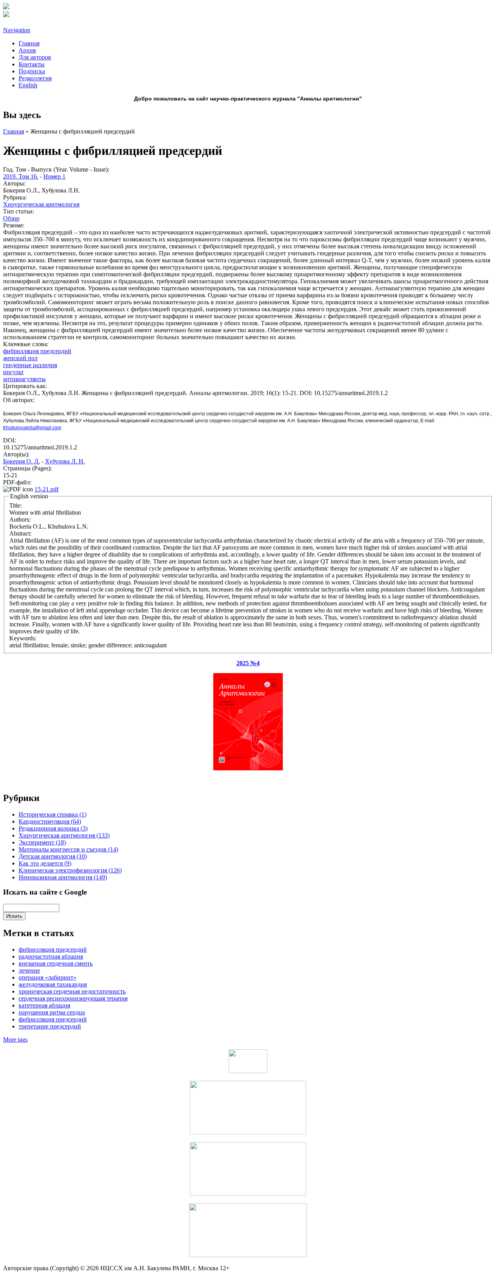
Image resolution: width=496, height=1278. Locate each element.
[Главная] (6, 7)
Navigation (16, 30)
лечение (29, 970)
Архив (27, 50)
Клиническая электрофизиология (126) (70, 870)
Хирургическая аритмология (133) (64, 835)
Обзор (11, 218)
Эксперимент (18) (42, 842)
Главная (29, 43)
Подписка (32, 71)
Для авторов (35, 57)
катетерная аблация (44, 1005)
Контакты (32, 64)
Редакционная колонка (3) (53, 828)
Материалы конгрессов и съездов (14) (68, 849)
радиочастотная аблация (51, 956)
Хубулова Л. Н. (65, 461)
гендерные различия (30, 365)
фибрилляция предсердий (53, 1019)
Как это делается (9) (45, 863)
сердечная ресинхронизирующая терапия (73, 998)
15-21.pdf (46, 489)
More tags (15, 1039)
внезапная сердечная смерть (56, 963)
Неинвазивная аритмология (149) (63, 877)
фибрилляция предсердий (37, 351)
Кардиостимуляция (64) (50, 821)
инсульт (13, 372)
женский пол (20, 358)
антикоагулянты (24, 379)
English (28, 85)
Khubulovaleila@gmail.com (32, 427)
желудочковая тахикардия (53, 984)
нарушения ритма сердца (52, 1012)
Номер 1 (54, 176)
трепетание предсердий (50, 1026)
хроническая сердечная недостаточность (72, 991)
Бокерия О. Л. (21, 461)
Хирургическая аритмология (41, 204)
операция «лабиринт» (47, 977)
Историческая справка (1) (52, 814)
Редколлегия (35, 78)
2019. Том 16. (20, 176)
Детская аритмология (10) (53, 856)
